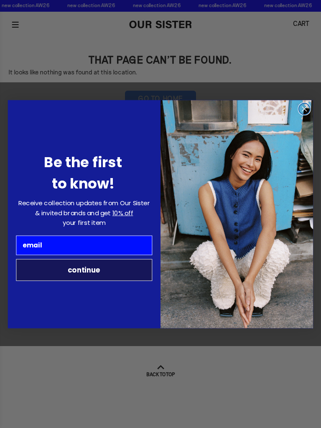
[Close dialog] (304, 109)
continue (84, 269)
